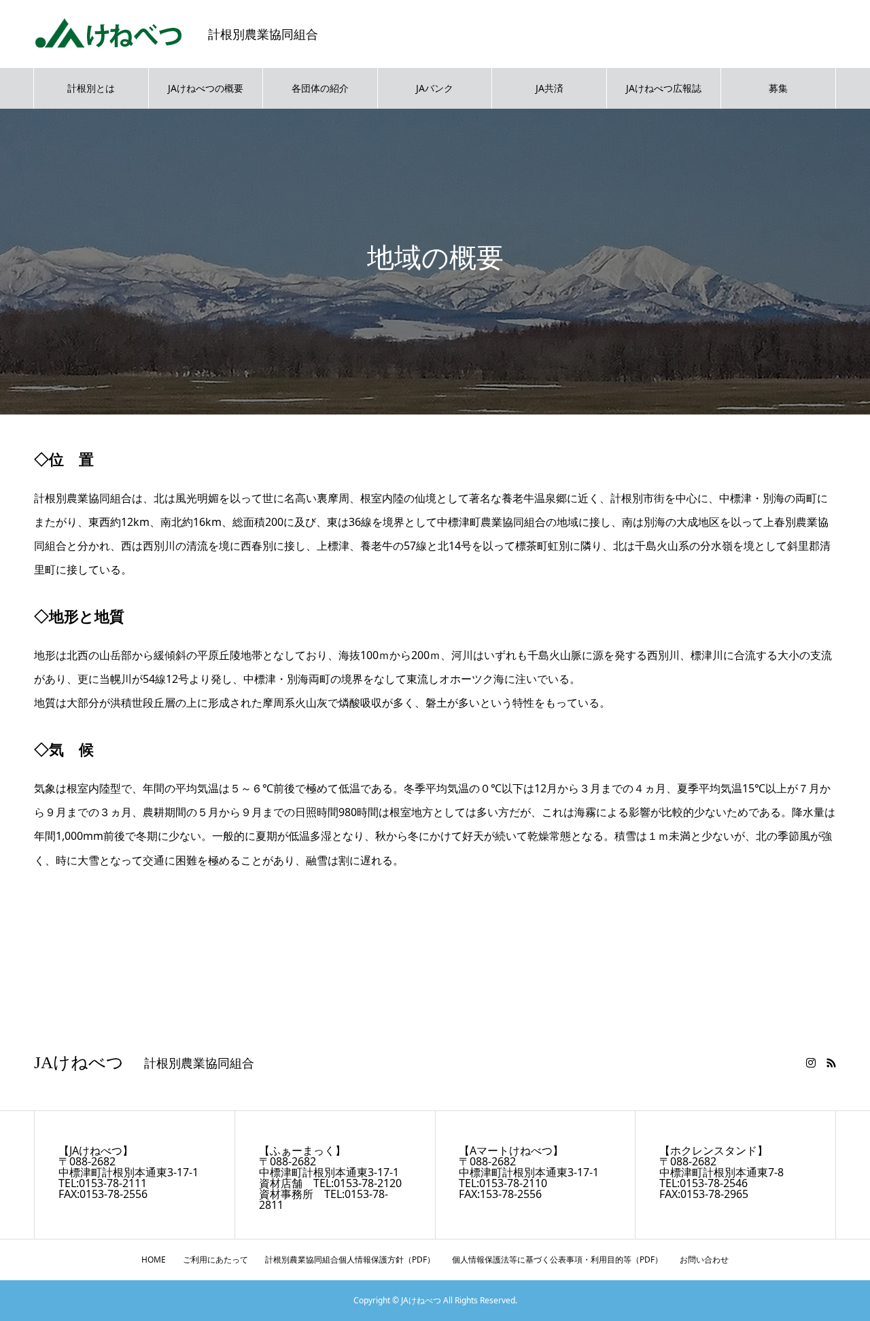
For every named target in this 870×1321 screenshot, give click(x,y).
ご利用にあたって (215, 1259)
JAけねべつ (79, 1062)
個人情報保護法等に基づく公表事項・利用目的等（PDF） (557, 1259)
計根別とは (91, 88)
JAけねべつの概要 (205, 88)
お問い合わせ (704, 1259)
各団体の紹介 (320, 88)
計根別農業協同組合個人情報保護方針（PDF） (350, 1259)
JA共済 (549, 88)
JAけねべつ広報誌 (663, 88)
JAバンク (434, 88)
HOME (153, 1259)
